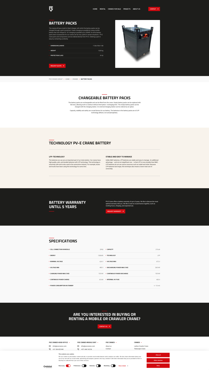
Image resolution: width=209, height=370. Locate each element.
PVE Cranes (51, 9)
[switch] (84, 365)
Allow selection (158, 360)
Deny (158, 365)
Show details (122, 365)
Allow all (158, 355)
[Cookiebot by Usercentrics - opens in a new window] (48, 367)
